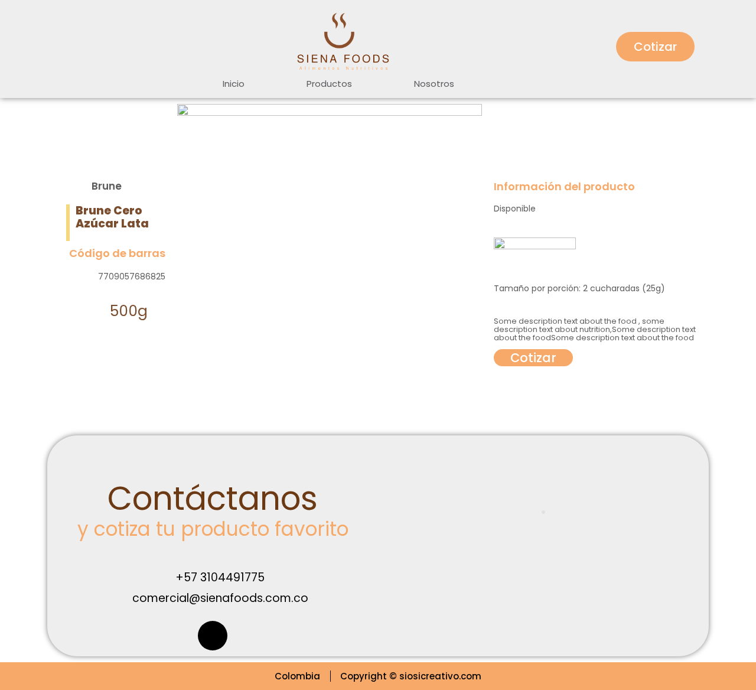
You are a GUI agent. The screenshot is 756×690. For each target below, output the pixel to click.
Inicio (234, 83)
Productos (329, 83)
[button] (655, 46)
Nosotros (434, 83)
